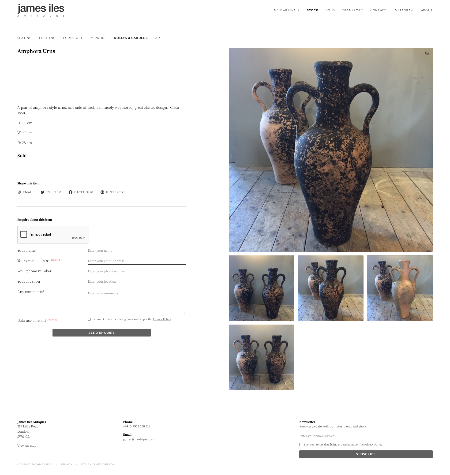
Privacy (66, 464)
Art (158, 38)
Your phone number (34, 271)
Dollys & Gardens (131, 38)
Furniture (73, 38)
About (427, 10)
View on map (26, 446)
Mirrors (98, 38)
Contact (378, 10)
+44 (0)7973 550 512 (136, 426)
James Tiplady (103, 464)
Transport (352, 10)
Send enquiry (102, 332)
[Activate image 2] (400, 288)
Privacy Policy (162, 319)
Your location (28, 281)
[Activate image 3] (261, 357)
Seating (24, 38)
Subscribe (366, 454)
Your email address (38, 260)
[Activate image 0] (261, 288)
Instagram (403, 10)
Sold (330, 10)
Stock (312, 10)
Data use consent (37, 320)
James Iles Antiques (40, 10)
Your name (26, 250)
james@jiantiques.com (139, 439)
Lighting (47, 38)
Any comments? (30, 291)
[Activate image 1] (330, 288)
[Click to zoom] (331, 150)
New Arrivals (286, 10)
